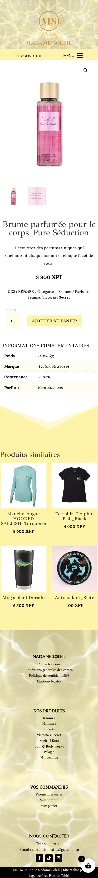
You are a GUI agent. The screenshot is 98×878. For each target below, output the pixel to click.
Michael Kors (49, 741)
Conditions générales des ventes (49, 670)
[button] (68, 55)
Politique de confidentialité (49, 675)
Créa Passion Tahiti (55, 876)
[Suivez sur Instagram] (58, 858)
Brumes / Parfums (73, 291)
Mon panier (49, 806)
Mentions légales (49, 681)
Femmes (49, 718)
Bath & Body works (49, 746)
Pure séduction (50, 387)
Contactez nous (49, 664)
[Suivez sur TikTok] (49, 858)
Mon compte (49, 800)
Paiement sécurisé (49, 794)
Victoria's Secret (56, 297)
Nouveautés (49, 757)
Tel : (49, 844)
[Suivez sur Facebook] (39, 858)
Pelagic (49, 752)
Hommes (49, 723)
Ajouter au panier (54, 321)
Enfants (49, 729)
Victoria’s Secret (49, 735)
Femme (34, 297)
